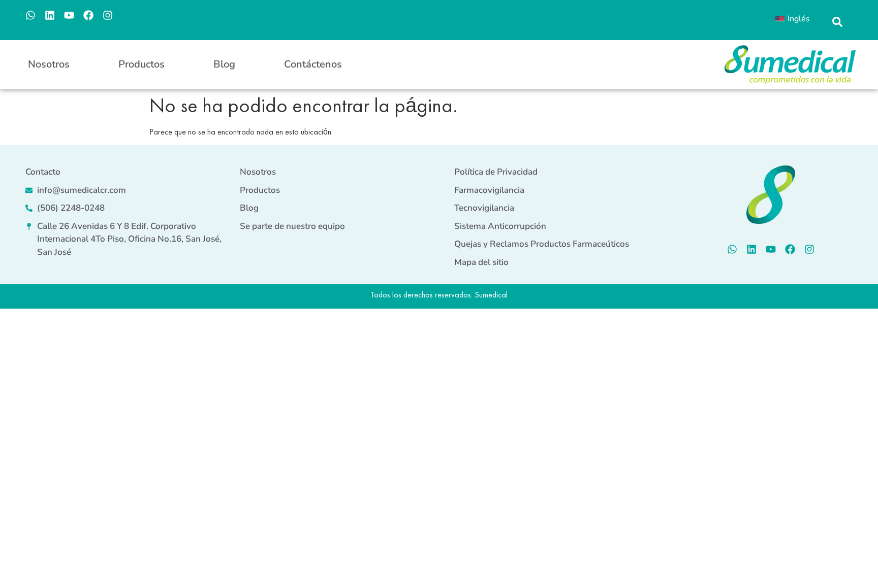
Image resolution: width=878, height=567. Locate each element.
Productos (141, 64)
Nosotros (49, 64)
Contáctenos (313, 64)
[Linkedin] (50, 15)
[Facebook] (88, 15)
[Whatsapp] (30, 15)
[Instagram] (108, 15)
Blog (224, 64)
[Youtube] (69, 15)
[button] (837, 22)
